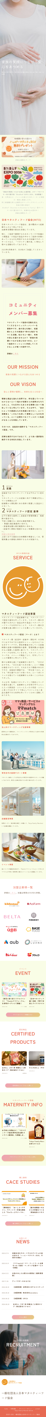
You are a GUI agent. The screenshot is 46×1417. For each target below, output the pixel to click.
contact (37, 1409)
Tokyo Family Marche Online (24, 1410)
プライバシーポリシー (25, 1409)
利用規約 (13, 1409)
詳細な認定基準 (8, 534)
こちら (16, 353)
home (6, 1409)
